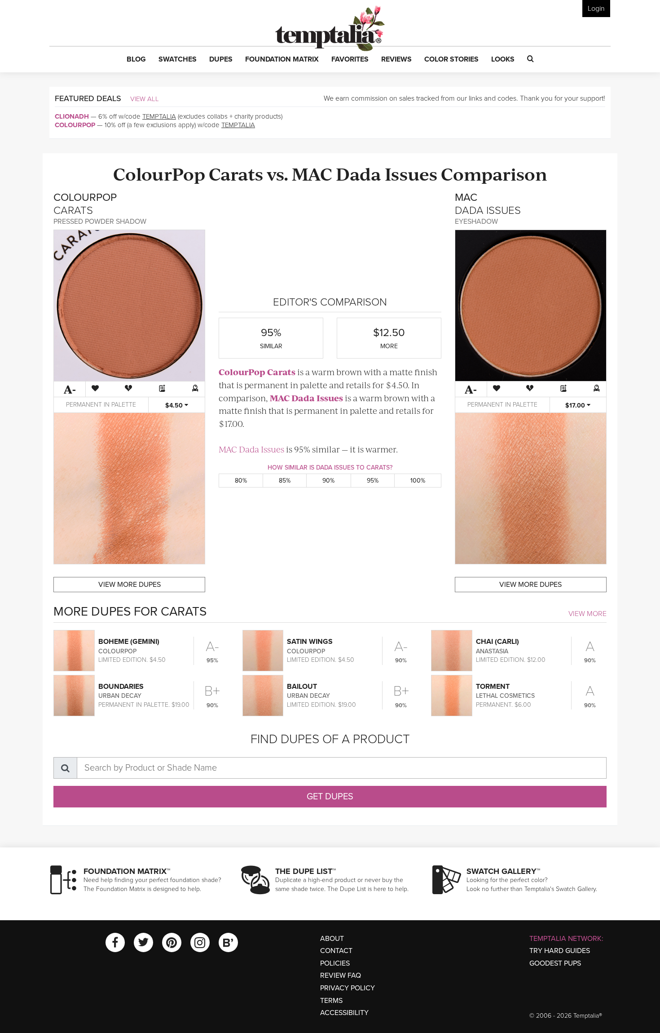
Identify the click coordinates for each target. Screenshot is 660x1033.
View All (144, 99)
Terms (331, 1000)
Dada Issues (386, 173)
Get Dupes (330, 796)
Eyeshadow (476, 221)
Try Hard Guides (559, 950)
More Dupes (129, 584)
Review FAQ (340, 975)
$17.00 (576, 405)
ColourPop (75, 125)
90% (328, 480)
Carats (236, 173)
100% (417, 480)
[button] (136, 60)
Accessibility (344, 1012)
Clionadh (72, 116)
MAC (312, 173)
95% (372, 480)
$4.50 (175, 405)
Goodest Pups (555, 963)
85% (284, 480)
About (332, 938)
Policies (335, 963)
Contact (336, 950)
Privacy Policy (347, 988)
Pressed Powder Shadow (99, 221)
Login (596, 8)
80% (241, 480)
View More (587, 613)
